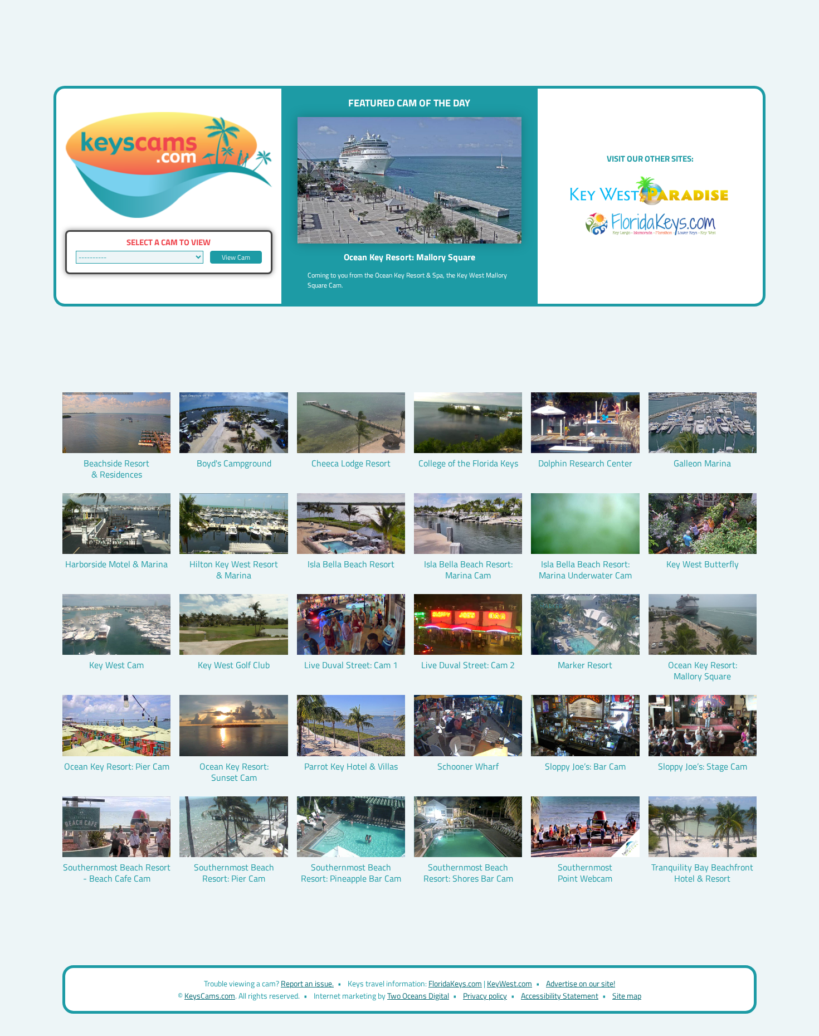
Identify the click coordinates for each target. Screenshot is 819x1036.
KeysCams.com (209, 995)
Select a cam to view (168, 242)
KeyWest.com (509, 983)
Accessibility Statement (559, 995)
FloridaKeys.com (455, 983)
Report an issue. (307, 983)
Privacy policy (485, 995)
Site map (626, 995)
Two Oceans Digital (418, 995)
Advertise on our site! (580, 983)
